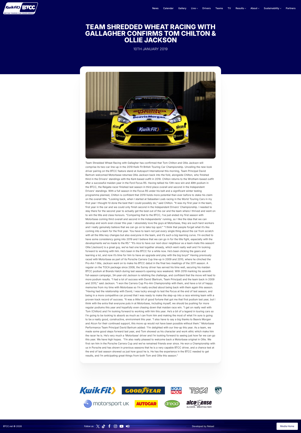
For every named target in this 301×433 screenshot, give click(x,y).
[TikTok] (103, 426)
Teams (219, 8)
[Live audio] (127, 426)
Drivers (206, 8)
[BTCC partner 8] (172, 404)
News (155, 8)
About (254, 8)
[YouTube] (121, 426)
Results (240, 8)
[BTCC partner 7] (146, 404)
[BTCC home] (20, 8)
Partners (291, 8)
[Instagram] (115, 426)
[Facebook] (109, 426)
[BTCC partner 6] (106, 404)
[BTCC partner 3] (176, 390)
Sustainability (271, 8)
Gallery (182, 8)
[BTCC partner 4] (198, 390)
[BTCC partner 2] (143, 390)
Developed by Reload (203, 426)
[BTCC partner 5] (218, 390)
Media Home (287, 426)
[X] (98, 426)
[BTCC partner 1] (97, 390)
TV (229, 8)
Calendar (168, 8)
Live (193, 8)
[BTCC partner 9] (199, 404)
